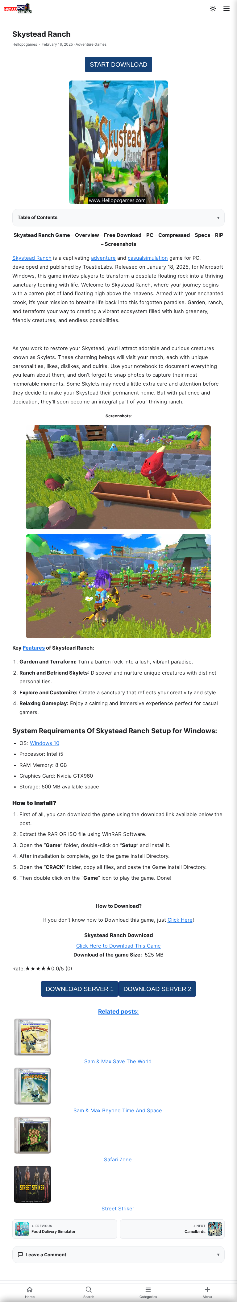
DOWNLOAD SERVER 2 (157, 989)
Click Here (180, 920)
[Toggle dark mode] (213, 8)
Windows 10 (44, 743)
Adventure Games (91, 44)
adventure (103, 258)
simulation (155, 258)
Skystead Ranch (32, 258)
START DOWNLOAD (118, 64)
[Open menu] (226, 8)
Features (34, 648)
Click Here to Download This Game (118, 946)
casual (135, 258)
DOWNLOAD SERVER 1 (80, 989)
